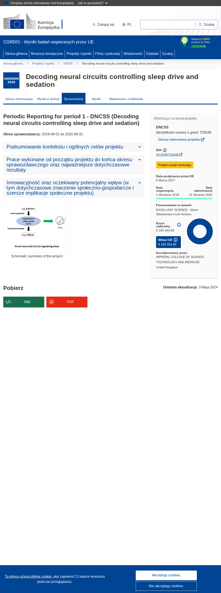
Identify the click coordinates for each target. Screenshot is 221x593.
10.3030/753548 (167, 154)
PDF (70, 302)
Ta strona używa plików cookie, (29, 576)
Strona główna (16, 53)
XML (27, 302)
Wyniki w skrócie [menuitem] (48, 99)
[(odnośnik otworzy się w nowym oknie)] (38, 21)
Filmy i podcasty (107, 53)
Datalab (152, 53)
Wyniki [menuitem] (96, 99)
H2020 (68, 63)
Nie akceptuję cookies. (166, 586)
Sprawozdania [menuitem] (73, 99)
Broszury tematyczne (47, 53)
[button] (127, 24)
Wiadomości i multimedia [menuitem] (126, 99)
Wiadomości (133, 53)
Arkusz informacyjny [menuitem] (19, 99)
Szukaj (167, 53)
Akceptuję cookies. (166, 575)
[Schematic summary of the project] (36, 227)
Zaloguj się (105, 24)
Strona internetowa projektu (179, 140)
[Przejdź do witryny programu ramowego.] (11, 80)
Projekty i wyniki (79, 53)
